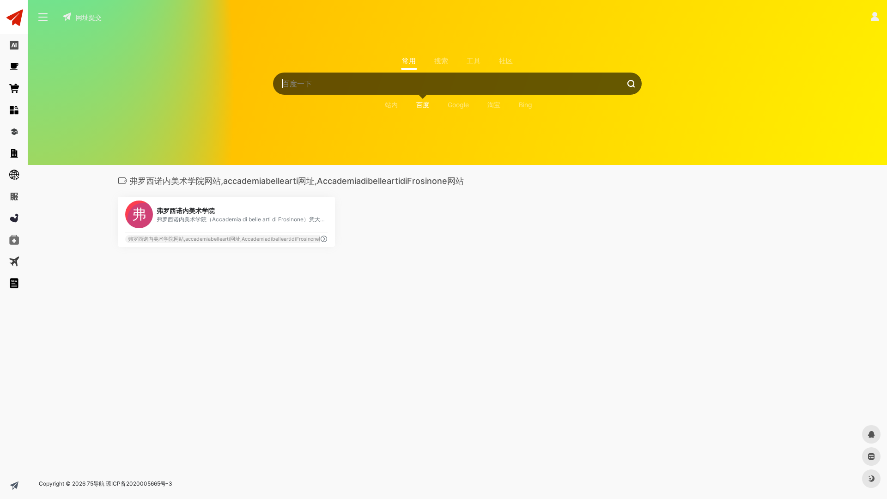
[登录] (875, 17)
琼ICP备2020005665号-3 (139, 483)
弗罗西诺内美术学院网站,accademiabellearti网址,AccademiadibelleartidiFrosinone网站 (228, 239)
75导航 (95, 483)
